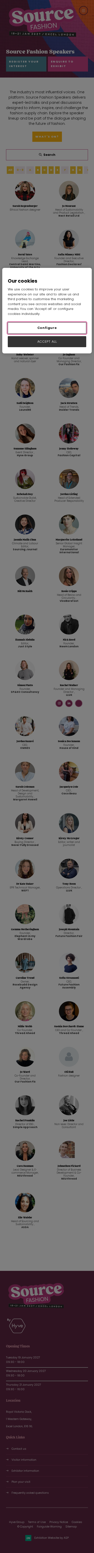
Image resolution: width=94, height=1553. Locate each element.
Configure (47, 327)
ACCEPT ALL (47, 341)
